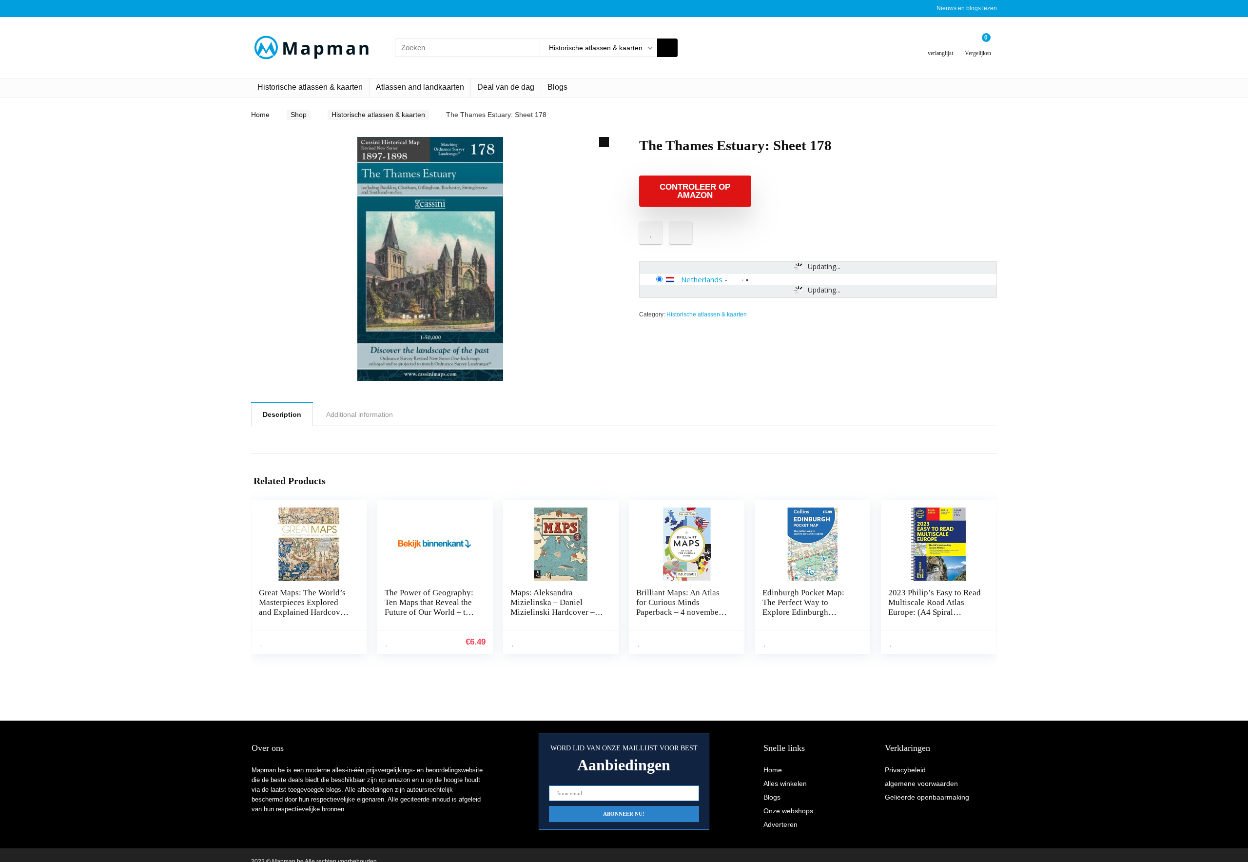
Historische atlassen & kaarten (310, 87)
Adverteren (780, 824)
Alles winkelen (785, 783)
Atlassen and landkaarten (420, 87)
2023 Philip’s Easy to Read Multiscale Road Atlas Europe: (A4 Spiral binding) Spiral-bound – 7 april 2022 (934, 612)
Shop (299, 114)
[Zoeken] (667, 48)
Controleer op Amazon (695, 191)
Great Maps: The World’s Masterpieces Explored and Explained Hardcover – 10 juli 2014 (303, 607)
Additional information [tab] (359, 414)
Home (260, 114)
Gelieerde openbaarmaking (927, 797)
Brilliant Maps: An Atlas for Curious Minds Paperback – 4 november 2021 (679, 607)
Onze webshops (788, 811)
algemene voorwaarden (921, 783)
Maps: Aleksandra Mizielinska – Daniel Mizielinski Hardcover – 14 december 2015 (552, 607)
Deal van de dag (505, 87)
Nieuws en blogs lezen (966, 8)
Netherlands (701, 279)
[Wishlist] (940, 43)
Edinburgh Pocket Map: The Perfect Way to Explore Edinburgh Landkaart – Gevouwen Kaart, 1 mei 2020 (803, 612)
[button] (604, 142)
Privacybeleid (905, 770)
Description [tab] (282, 414)
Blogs (557, 87)
